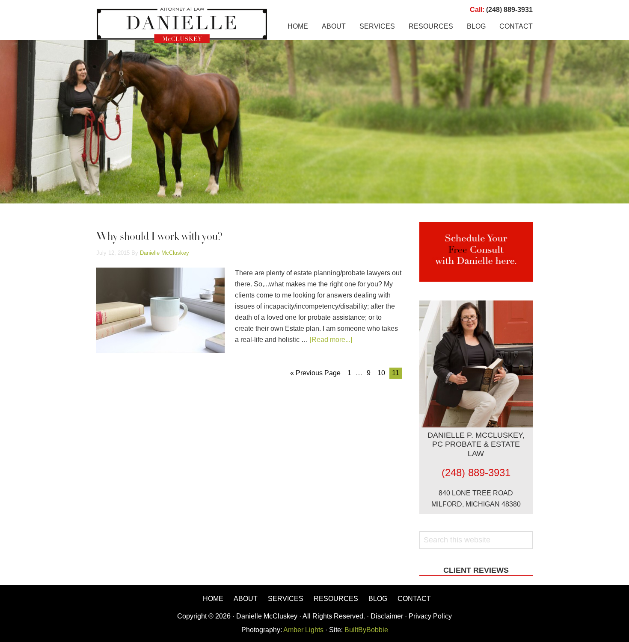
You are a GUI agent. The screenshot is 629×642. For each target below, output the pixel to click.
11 (395, 373)
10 (381, 373)
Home (213, 598)
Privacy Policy (430, 616)
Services (285, 598)
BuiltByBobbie (365, 629)
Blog (377, 598)
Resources (336, 598)
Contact (414, 598)
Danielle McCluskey (181, 25)
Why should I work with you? (159, 237)
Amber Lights (303, 629)
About (246, 598)
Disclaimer (387, 616)
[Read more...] (331, 339)
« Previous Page (315, 373)
